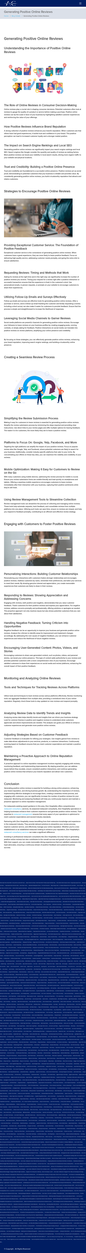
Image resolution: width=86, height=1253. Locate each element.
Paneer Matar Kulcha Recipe (72, 912)
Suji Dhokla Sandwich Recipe (76, 969)
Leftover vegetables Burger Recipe (16, 1063)
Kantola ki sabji (23, 966)
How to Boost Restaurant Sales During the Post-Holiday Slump (60, 1182)
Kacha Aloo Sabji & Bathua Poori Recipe (30, 944)
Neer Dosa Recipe (75, 947)
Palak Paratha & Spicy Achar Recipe (54, 934)
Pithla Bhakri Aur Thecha (52, 982)
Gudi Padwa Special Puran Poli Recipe (55, 1034)
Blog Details (16, 16)
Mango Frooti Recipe (34, 1061)
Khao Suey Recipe (69, 1063)
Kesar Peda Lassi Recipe (30, 1131)
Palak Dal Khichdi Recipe (69, 993)
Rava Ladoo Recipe (79, 1020)
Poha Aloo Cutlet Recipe (26, 1015)
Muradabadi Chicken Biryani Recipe (15, 990)
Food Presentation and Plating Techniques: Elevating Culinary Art (47, 1225)
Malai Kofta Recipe (58, 1061)
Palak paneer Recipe (74, 1050)
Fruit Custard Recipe (4, 1125)
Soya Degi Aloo (44, 966)
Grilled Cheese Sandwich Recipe (52, 1071)
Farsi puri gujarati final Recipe (6, 1088)
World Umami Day (42, 1204)
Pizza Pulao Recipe (9, 1017)
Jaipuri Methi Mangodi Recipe (79, 1066)
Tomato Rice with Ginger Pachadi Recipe (24, 947)
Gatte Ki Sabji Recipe (57, 915)
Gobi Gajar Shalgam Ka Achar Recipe (65, 1071)
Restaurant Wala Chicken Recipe (29, 985)
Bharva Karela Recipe (71, 1004)
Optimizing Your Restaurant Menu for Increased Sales (49, 1209)
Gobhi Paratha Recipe (77, 1071)
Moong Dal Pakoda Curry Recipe (28, 920)
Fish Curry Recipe (43, 1074)
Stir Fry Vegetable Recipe (77, 1117)
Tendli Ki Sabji (37, 971)
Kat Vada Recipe (71, 917)
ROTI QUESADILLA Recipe (29, 1096)
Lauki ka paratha (18, 963)
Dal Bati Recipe (54, 1098)
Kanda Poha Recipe (41, 1066)
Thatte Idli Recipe (25, 1034)
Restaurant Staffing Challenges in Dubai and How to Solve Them (51, 1150)
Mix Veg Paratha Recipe (58, 1131)
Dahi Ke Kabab (11, 969)
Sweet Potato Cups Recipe (36, 1039)
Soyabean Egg (3, 963)
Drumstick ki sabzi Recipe (33, 977)
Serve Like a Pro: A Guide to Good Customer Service (49, 1190)
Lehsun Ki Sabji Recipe (17, 944)
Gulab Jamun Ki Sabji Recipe (50, 996)
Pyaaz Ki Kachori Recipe (44, 1047)
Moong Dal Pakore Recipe (14, 1023)
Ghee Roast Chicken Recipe (8, 1074)
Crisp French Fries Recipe (54, 1101)
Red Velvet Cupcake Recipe (65, 1044)
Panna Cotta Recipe (69, 1047)
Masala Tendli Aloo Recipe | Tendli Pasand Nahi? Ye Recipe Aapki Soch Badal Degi (40, 882)
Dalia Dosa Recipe (44, 1034)
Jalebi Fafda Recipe (40, 1125)
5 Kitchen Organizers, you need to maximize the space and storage (18, 1239)
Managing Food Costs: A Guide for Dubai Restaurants (70, 1152)
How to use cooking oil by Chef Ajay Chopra (55, 1236)
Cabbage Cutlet (70, 961)
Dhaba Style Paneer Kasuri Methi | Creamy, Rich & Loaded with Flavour (12, 882)
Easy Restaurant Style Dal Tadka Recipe (48, 1077)
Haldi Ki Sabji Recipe (12, 996)
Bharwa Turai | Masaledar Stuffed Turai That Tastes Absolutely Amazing (40, 888)
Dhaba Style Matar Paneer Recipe (19, 912)
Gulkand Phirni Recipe (24, 1071)
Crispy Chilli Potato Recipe (13, 971)
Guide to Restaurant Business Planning (72, 1193)
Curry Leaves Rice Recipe (19, 955)
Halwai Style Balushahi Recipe (13, 1071)
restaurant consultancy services (16, 832)
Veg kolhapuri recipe (60, 1096)
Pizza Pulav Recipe (72, 1036)
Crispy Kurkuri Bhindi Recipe (16, 1101)
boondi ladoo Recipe (24, 1090)
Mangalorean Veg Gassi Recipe (38, 947)
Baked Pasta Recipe (58, 1090)
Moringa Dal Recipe (9, 939)
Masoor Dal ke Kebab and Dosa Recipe (15, 1012)
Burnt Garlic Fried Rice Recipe (81, 1120)
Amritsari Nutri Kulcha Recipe (14, 1098)
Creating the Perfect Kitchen (65, 1231)
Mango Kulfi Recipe (15, 1061)
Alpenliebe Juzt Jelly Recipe (48, 1112)
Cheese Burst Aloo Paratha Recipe (24, 936)
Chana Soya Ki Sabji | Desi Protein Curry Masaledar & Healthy (33, 893)
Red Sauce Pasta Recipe (67, 1117)
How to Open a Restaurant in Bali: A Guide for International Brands (12, 1158)
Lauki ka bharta (79, 966)
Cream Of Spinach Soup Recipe (69, 1082)
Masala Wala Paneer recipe (68, 1034)
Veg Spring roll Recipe (39, 1028)
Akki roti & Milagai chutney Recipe (43, 988)
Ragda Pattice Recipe (62, 1115)
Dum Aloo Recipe (29, 1020)
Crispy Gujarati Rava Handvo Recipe (39, 931)
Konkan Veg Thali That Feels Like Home (61, 888)
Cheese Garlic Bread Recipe (6, 1123)
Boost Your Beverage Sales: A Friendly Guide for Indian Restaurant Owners (66, 1198)
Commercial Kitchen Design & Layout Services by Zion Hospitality (32, 1142)
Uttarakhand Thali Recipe (20, 915)
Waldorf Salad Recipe (24, 1123)
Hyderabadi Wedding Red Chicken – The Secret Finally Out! (39, 885)
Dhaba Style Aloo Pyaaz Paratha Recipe (43, 1098)
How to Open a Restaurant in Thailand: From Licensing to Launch (38, 1169)
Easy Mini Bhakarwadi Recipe (16, 942)
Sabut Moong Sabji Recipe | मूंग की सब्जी (10, 977)
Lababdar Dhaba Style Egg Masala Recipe (8, 901)
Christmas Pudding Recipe (10, 1104)
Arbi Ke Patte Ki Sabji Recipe (37, 917)
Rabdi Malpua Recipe (54, 1007)
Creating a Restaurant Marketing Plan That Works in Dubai (49, 1152)
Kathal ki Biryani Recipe (10, 1066)
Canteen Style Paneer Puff (67, 915)
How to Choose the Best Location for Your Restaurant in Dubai (75, 1150)
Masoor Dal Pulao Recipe (27, 934)
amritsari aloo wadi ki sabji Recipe (24, 1093)
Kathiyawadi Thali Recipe (27, 942)
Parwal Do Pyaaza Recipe (75, 988)
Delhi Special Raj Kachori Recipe (23, 1007)
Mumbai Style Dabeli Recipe (26, 1023)
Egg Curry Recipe (29, 1077)
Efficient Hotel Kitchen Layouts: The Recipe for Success (17, 1223)
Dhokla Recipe (32, 1098)
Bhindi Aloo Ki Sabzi (75, 982)
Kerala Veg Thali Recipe (63, 1017)
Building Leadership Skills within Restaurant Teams (16, 1217)
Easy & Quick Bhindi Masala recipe (64, 971)
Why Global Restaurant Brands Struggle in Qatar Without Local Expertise (38, 1158)
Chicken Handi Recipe (49, 1117)
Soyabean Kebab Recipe (15, 993)
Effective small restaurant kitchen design (30, 1220)
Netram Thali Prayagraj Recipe (58, 939)
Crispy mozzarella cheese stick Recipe (45, 1082)
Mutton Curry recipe (49, 1136)
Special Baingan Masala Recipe (41, 920)
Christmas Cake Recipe (68, 1131)
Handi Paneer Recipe (70, 1120)
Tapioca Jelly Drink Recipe (52, 936)
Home (6, 16)
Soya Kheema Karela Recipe (26, 923)
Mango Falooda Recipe (79, 1125)
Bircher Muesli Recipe (77, 1109)
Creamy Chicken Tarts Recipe (58, 1082)
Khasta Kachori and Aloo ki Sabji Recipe (28, 1017)
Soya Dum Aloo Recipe (20, 961)
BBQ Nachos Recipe (26, 1112)
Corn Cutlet (35, 963)
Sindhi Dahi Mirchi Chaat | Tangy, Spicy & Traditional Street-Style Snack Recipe (23, 890)
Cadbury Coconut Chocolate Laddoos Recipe (21, 1109)
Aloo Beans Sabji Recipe (59, 990)
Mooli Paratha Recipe (32, 1055)
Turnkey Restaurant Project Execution (74, 1139)
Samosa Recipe (37, 1044)
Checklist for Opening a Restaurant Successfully (54, 1188)
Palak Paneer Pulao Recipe (48, 915)
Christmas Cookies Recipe (21, 1104)
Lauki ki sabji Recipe (43, 977)
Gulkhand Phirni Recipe (69, 1125)
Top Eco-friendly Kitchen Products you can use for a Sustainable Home (44, 1239)
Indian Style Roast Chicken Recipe (6, 1069)
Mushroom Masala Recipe (48, 1015)
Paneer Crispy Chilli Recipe (43, 1050)
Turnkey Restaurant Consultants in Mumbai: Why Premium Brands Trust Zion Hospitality (43, 1179)
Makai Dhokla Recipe (49, 1131)
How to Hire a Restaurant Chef (79, 1190)
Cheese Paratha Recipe (8, 1109)
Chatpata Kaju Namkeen (76, 958)
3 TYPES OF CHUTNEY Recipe (79, 1093)
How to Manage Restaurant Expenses (66, 1190)
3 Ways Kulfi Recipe (81, 1123)
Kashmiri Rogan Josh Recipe (21, 1066)
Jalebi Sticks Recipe (60, 1066)
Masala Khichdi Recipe (61, 1058)
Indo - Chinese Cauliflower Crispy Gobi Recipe (30, 1101)
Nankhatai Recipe (17, 1017)
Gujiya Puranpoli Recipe (73, 1123)
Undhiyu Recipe (41, 1117)
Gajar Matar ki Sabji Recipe (29, 907)
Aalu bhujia (56, 1004)
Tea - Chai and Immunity (68, 1236)
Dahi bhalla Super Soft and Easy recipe (74, 1115)
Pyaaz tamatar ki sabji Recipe (28, 1028)
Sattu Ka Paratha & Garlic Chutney (23, 901)
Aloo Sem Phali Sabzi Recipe (43, 944)
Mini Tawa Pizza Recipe (75, 955)
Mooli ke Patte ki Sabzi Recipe (66, 1001)
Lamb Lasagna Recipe (27, 1063)
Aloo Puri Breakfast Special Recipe (72, 974)
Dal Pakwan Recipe (10, 1036)
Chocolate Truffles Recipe (59, 1125)
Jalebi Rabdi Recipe (69, 1066)
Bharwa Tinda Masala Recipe (41, 985)
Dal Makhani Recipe (33, 1117)
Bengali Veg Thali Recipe (8, 1028)
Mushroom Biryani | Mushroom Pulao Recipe (58, 928)
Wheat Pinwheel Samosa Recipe (42, 1017)
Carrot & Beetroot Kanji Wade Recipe (71, 990)
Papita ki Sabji (58, 963)
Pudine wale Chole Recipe (68, 1023)
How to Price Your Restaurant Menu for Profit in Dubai (24, 1155)
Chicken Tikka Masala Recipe (33, 1085)
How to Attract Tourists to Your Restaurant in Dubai (29, 1152)
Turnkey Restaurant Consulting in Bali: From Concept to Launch (74, 1155)
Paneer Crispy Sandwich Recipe (25, 917)
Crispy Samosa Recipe (22, 1082)
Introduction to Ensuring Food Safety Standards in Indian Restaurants (26, 1204)
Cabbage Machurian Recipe (73, 936)
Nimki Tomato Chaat (76, 1001)
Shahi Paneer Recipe (62, 1120)
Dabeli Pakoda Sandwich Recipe (38, 923)
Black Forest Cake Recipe (67, 1109)
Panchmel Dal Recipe (68, 996)
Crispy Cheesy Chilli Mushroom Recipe (13, 950)
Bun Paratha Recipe (67, 1028)
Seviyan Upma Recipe (57, 955)
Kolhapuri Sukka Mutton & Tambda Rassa (33, 912)
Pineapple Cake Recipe (32, 1125)
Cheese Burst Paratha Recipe (40, 1012)
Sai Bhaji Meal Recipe (45, 1044)
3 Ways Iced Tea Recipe (40, 1131)
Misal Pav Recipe (48, 1055)
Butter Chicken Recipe (34, 1109)
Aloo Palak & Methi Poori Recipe (52, 931)
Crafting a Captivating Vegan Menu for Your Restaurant (29, 1209)
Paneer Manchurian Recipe (22, 1050)
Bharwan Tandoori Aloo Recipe (71, 1096)
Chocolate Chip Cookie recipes (54, 1104)
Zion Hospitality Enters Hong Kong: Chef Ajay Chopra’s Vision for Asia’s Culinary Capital (52, 1174)
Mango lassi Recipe (7, 1061)
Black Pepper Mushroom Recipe (56, 1109)
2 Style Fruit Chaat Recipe (41, 1115)
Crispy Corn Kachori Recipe (44, 1101)
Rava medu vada (37, 966)
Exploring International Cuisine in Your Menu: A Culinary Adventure (23, 1225)
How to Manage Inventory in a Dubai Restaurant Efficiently (66, 1147)
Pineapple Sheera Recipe (71, 1128)
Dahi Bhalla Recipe (33, 1007)
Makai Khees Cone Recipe (67, 1061)
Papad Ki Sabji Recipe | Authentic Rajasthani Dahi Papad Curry (19, 904)
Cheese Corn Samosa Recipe (79, 1023)
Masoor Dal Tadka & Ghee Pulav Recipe (65, 944)
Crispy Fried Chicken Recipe (41, 1123)
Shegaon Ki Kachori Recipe (42, 982)
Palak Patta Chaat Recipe (64, 1050)
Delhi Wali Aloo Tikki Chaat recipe (68, 1112)
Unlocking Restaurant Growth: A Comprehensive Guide (64, 1228)
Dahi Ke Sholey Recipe (67, 904)
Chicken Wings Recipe (58, 1136)
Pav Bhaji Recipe (9, 1039)
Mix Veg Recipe (53, 988)
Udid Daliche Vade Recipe (57, 904)
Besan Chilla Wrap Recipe (17, 1112)
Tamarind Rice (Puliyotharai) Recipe (6, 988)
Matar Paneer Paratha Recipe (23, 1001)
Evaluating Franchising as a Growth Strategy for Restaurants (36, 1217)
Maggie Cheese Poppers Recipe (79, 1061)
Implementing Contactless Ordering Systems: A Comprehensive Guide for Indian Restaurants (35, 1198)
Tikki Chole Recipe (49, 1012)
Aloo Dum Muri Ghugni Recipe (36, 904)
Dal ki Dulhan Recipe (70, 1031)
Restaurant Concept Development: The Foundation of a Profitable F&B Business (59, 1142)
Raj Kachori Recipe (35, 1047)
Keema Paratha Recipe (63, 1123)
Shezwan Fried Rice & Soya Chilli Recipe (40, 909)
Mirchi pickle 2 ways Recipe (57, 1055)
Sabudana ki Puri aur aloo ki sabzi (75, 963)
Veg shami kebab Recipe (26, 1039)
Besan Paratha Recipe (7, 1112)
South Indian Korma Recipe (24, 1042)
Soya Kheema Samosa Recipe (69, 909)
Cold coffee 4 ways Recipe (81, 1082)
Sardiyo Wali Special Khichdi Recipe (42, 907)
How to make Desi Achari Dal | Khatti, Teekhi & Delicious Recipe (70, 896)
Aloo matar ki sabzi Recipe (17, 1031)
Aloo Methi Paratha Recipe (78, 939)
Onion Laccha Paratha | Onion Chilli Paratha (49, 971)
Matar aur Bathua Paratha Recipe (55, 907)
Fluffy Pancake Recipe (35, 1074)
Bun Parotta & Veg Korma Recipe (53, 985)
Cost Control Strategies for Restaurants (13, 1231)
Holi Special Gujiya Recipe (18, 988)
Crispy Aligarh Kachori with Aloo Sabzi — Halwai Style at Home (16, 885)
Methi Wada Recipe (29, 955)
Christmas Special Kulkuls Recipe (7, 1085)
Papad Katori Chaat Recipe (60, 1047)
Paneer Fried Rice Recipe (33, 1120)
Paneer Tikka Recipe (12, 1050)
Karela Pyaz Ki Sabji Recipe (72, 928)
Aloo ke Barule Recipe (28, 1031)
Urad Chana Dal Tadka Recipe (9, 974)
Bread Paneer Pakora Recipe (44, 1109)
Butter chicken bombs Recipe (14, 1090)
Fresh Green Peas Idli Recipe (65, 947)
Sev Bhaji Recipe (7, 958)
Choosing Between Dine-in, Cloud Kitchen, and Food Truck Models (11, 1190)
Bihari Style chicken (62, 1004)
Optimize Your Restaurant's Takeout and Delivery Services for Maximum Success (38, 1201)
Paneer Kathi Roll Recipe (32, 1050)
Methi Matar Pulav (83, 961)
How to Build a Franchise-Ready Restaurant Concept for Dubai (52, 1144)
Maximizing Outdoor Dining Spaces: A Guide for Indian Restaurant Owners (62, 1196)
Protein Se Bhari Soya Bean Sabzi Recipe (20, 888)
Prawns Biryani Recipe (35, 936)
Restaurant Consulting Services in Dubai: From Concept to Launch (57, 1177)
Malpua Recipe (51, 1061)
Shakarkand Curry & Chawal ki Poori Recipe (8, 928)
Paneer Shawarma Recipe (47, 1001)
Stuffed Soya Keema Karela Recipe (73, 1039)
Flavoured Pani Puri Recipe (8, 1131)
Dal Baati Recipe (32, 1123)
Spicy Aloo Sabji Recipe (48, 955)
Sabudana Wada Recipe (54, 1044)
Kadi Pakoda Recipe (42, 1120)
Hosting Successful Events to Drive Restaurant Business (53, 1215)
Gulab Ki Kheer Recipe (23, 1128)
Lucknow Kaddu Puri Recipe (35, 993)
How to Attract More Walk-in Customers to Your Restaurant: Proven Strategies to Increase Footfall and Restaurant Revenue (31, 1139)
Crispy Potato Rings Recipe (73, 1017)
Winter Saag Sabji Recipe (7, 912)
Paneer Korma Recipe (12, 947)
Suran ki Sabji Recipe (47, 904)
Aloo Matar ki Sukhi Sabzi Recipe (16, 920)
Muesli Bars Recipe (52, 1128)
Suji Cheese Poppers (51, 966)
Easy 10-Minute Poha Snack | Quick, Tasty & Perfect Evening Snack (57, 893)
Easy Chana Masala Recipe (23, 977)
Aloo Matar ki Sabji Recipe (75, 977)
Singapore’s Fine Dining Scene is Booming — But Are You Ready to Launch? (39, 1171)
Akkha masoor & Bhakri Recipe (37, 1015)
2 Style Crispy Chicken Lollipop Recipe (16, 1096)
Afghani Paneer (30, 966)
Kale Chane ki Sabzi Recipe (46, 993)
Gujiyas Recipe (32, 1071)
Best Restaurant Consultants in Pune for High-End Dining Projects (71, 1179)
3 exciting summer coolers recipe (51, 1031)
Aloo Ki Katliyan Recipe (25, 993)
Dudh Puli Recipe (9, 944)
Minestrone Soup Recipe (67, 1055)
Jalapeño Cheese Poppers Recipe (23, 928)
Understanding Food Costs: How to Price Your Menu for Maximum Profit (35, 1182)
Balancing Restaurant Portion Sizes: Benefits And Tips (9, 1212)
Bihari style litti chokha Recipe (26, 1088)
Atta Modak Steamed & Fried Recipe (22, 1009)
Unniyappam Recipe (16, 1088)
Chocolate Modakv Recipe (31, 1104)
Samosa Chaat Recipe (34, 928)
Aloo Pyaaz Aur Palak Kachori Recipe (60, 917)
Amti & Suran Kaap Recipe (60, 912)
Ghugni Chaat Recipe (52, 920)
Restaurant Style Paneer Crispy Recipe (25, 931)
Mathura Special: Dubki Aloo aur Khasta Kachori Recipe (71, 934)
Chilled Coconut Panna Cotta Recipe (77, 1104)
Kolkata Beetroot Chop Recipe (14, 923)
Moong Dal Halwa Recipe (43, 1128)
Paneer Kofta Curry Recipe (48, 917)
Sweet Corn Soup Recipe (46, 1039)
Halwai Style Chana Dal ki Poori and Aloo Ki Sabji (51, 969)
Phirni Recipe (52, 1047)
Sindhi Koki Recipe (33, 1042)
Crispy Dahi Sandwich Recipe (12, 909)
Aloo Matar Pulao (29, 969)
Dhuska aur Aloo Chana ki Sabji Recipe (52, 950)
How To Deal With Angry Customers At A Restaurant (69, 1204)
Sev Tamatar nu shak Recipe (62, 1042)
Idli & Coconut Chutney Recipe (18, 1069)
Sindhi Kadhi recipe (29, 1004)
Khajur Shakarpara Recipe (10, 961)
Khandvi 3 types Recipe (18, 1028)
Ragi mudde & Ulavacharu (27, 963)
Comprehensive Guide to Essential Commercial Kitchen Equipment (50, 1220)
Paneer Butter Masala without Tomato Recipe (70, 1015)
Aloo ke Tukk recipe (57, 1112)
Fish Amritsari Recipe (51, 1074)
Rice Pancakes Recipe (36, 1023)
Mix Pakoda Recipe (40, 1055)
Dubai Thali (76, 961)
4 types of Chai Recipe (71, 1020)
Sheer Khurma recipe (13, 1125)
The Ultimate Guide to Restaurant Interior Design (8, 1193)
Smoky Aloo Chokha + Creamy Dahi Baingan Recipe (12, 893)
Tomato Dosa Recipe (22, 971)
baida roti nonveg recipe (67, 1090)
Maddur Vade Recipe (68, 939)
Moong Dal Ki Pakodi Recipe (12, 1055)
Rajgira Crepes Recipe (27, 1047)
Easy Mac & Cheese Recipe (61, 1077)
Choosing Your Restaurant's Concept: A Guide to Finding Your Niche (60, 1223)
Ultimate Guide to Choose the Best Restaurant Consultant (48, 1231)
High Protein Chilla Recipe (11, 1004)
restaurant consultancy (13, 809)
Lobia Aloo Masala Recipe (33, 974)
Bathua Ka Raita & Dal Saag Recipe (64, 988)
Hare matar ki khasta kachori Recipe (74, 1069)
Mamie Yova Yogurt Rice (43, 1061)
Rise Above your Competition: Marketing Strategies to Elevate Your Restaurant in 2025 (38, 1185)
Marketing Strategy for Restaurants (24, 1193)
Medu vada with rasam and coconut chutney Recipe (18, 1058)
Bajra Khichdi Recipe (77, 996)
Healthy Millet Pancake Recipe (38, 1020)
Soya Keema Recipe (20, 1004)
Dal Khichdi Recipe (13, 1082)
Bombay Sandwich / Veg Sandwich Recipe (36, 1090)
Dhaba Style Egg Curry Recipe (47, 1004)
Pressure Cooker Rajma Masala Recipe (52, 947)
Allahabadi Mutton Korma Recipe (47, 1093)
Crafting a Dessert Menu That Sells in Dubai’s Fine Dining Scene (43, 1147)
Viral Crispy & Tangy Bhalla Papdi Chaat (32, 939)
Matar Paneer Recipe (42, 1058)
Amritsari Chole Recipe (12, 1093)
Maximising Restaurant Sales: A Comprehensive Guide (44, 1228)
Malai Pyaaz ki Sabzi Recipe (9, 955)
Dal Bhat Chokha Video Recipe (52, 961)
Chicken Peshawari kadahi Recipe (56, 1085)
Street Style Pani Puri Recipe (28, 1012)
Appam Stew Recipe (3, 1093)
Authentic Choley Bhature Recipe (79, 1090)
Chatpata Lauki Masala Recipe (16, 934)
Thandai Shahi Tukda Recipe (42, 1036)
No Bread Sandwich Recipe (15, 958)
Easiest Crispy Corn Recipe (20, 969)
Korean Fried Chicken (49, 1020)
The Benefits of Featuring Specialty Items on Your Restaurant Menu (31, 1212)
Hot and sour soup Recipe (62, 1069)
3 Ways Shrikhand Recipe (59, 1093)
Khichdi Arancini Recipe (61, 1063)
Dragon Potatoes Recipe (24, 1098)
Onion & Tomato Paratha (15, 966)
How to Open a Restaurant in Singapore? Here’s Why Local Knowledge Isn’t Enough (68, 1171)
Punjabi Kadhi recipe (17, 1034)
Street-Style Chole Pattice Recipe (9, 915)
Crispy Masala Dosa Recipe (5, 1101)
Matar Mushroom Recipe (10, 1120)
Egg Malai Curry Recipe (67, 1009)
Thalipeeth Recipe (58, 1015)
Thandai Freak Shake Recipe (19, 1131)
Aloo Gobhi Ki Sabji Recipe (19, 1115)
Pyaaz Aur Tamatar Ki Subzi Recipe (16, 985)
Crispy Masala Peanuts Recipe (65, 931)
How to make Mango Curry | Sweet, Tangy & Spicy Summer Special (18, 896)
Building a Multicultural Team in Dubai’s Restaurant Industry (19, 1147)
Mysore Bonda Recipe (58, 1012)
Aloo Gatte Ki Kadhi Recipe (26, 958)
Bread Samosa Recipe (53, 944)
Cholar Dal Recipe (59, 1028)
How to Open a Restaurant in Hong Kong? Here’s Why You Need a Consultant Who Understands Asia (17, 1174)
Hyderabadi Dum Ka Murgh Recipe (67, 985)
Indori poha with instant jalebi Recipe (55, 1023)
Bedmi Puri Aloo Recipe (49, 1090)
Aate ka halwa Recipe (52, 1096)
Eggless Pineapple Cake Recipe (62, 1074)
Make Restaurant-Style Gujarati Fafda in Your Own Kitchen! (14, 1020)
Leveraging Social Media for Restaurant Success (68, 1225)
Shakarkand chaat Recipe (51, 1042)
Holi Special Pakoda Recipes (30, 1036)
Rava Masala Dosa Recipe (8, 1047)
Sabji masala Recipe (44, 1023)
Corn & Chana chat (71, 966)
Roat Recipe (29, 915)
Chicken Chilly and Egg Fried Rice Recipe (40, 1088)
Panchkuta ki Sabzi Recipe (79, 993)
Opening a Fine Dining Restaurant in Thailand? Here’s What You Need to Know (65, 1166)
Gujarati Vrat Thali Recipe (40, 1071)
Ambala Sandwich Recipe (35, 1093)
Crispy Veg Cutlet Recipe (4, 1023)
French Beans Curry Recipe (44, 928)
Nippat (8, 966)
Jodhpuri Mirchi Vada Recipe (51, 1066)
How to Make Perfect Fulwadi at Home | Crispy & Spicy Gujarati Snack (69, 882)
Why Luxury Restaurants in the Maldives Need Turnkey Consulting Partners (60, 1163)
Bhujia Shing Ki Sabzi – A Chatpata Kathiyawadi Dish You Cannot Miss (63, 885)
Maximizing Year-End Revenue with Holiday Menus (36, 1188)
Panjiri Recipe (14, 1001)
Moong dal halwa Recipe (22, 1055)
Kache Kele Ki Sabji (10, 963)
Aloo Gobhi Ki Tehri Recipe (8, 1115)
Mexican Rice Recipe (76, 1055)
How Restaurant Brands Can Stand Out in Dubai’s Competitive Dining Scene (48, 1155)
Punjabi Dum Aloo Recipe (74, 923)
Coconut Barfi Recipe (75, 1101)
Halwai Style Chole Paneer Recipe (36, 901)
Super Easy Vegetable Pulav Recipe (13, 982)
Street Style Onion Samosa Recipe (36, 1009)
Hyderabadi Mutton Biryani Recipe (60, 1020)
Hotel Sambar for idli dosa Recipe (31, 1069)
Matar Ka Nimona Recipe (63, 1036)
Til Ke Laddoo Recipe (60, 996)
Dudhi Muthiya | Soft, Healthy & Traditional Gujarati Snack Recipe (49, 890)
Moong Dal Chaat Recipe (75, 1088)
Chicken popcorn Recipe (44, 1085)
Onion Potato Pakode (37, 969)
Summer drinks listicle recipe (35, 1034)
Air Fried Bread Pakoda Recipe (9, 1009)
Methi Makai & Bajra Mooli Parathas (48, 912)
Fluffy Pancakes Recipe (61, 1128)
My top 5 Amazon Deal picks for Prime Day (64, 1239)
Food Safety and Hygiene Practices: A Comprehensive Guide (22, 1228)
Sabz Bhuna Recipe (37, 1004)
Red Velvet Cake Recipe (75, 1044)
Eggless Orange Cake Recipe (12, 1128)
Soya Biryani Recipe (78, 1034)
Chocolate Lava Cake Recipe (42, 1104)
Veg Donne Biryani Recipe (40, 990)
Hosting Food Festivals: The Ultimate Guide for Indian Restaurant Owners (35, 1196)
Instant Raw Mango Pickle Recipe (39, 1031)
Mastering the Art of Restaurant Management (29, 1231)
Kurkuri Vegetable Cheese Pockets (29, 990)
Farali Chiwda (78, 1004)
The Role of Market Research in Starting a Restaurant (73, 1188)
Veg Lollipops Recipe (57, 1009)
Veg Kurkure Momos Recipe (56, 958)
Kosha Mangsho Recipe (36, 1063)
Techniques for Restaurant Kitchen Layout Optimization (12, 1220)
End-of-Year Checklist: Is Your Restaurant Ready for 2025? (64, 1185)
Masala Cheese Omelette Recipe (72, 1058)
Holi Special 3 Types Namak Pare (30, 988)
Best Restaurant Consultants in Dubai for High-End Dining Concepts (15, 1179)
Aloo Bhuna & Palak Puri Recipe (26, 950)
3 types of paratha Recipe (72, 1042)
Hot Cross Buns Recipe (53, 1069)
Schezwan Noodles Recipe (28, 1044)
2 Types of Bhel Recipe (53, 1017)
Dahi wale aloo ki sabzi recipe (49, 1028)
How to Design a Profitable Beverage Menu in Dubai (10, 1152)
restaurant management (23, 814)
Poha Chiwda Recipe (15, 917)
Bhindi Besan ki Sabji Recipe (31, 961)
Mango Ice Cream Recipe (24, 1061)
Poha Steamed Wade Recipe (11, 1007)
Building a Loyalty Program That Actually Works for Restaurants (11, 1182)
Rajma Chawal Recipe (18, 1047)
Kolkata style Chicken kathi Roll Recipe (48, 1063)
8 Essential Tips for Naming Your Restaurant (69, 1212)
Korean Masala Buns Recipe (65, 950)
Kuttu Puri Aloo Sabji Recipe (52, 1120)
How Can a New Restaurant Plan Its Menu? (78, 1231)
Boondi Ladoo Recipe (77, 944)
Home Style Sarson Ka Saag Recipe (15, 1117)
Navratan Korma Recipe (52, 977)
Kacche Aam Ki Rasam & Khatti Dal (64, 982)
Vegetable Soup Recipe (36, 958)
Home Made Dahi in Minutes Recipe (52, 942)
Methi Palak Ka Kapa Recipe (72, 920)
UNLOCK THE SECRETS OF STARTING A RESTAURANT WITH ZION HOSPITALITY (31, 1236)
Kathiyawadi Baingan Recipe (39, 950)
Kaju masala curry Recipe (7, 1034)
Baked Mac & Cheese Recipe (36, 1112)
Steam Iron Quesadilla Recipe (52, 1115)
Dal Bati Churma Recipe (21, 996)
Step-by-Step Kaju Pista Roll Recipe (38, 1136)
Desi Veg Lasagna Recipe (67, 1012)
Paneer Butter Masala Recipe (54, 1050)
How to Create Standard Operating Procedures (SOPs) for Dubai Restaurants (25, 1150)
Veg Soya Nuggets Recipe (38, 955)
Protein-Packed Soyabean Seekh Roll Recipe (67, 942)
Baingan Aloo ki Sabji (51, 963)
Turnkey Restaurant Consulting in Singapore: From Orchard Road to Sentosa (64, 1169)
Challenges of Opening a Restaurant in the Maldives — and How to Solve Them (32, 1163)
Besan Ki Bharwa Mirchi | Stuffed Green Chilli (47, 974)
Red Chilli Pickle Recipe (19, 1036)
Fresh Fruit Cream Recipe (78, 985)
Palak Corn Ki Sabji (42, 963)
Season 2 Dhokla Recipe (8, 1044)
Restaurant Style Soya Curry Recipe (22, 974)
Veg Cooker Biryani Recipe (48, 1009)
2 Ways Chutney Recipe (4, 1096)
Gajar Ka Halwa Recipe (49, 1125)
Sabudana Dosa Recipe (61, 974)
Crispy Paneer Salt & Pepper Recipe (77, 1098)
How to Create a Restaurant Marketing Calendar (13, 1185)
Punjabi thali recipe (62, 1031)
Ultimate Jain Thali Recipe (11, 936)
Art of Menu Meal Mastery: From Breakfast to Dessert (38, 1223)
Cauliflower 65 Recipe (46, 958)
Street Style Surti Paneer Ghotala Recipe (25, 909)
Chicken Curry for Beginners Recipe (79, 1085)
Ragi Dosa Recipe (56, 1001)
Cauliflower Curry (63, 961)
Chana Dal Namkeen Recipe (5, 917)
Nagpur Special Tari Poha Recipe (38, 942)
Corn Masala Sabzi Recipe (61, 920)
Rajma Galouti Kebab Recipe (62, 966)
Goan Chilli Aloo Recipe (19, 939)
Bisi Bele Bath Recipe (50, 990)
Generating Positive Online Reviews (53, 1204)
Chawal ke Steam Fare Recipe (58, 993)
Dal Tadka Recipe (26, 1117)
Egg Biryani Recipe (37, 1077)
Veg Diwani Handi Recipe (42, 1069)
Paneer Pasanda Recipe (16, 1015)
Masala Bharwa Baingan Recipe (21, 1120)
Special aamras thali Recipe (13, 1042)
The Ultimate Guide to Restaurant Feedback (52, 1212)
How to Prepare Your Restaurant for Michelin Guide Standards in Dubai (28, 1144)
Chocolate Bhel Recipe (65, 1104)
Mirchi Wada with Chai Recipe (52, 1123)
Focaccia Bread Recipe (26, 1074)
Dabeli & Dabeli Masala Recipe (63, 1098)
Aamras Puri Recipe (43, 936)
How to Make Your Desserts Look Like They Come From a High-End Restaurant (29, 1215)
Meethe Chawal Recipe (8, 907)
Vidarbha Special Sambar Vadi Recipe (10, 931)
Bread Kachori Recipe (16, 1039)
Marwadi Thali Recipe (5, 920)
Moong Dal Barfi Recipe (22, 1125)
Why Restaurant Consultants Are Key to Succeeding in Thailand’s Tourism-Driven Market (34, 1166)
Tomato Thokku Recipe (66, 958)
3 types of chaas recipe (69, 1093)
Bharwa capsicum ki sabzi (31, 996)
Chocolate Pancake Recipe (33, 1128)
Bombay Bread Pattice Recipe (18, 907)
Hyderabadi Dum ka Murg (41, 961)
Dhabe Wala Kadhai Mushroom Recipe (55, 909)
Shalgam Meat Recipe (42, 1042)
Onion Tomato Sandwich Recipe (63, 977)
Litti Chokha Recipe (15, 1123)
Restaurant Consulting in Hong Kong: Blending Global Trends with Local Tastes (30, 1177)
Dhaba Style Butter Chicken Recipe (35, 1001)
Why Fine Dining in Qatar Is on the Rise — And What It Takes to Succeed (64, 1158)
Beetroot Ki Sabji (40, 996)
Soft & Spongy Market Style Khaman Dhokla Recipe (52, 901)
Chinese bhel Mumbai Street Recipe (20, 1085)
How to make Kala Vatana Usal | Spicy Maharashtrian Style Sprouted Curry (44, 896)
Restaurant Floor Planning (36, 1193)
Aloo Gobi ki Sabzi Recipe (76, 1028)
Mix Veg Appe (64, 963)
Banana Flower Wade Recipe (81, 917)
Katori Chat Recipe (7, 1001)
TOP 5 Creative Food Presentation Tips (71, 1215)
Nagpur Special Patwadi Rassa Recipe (40, 934)
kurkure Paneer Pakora (66, 969)
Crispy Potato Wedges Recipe (32, 1082)
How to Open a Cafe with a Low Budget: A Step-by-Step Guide (53, 1193)
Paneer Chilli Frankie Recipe (77, 1009)
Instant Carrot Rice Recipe (75, 950)
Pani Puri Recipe (77, 1047)
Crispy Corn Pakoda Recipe (50, 923)
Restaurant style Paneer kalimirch (6, 1031)
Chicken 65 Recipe (52, 1088)
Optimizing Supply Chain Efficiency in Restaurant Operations (59, 1217)
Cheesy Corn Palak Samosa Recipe (62, 923)
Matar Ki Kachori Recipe (51, 1058)
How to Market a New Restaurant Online (32, 1190)
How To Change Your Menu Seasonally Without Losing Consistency (71, 1209)
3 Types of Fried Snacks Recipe (43, 1007)
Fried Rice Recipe (18, 1074)
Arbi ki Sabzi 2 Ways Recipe (53, 1036)
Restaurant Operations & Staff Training (60, 1139)
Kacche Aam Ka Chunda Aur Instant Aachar (28, 982)
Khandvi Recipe (76, 1063)
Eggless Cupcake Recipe (73, 1074)
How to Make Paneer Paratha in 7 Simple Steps (22, 1136)
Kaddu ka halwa (30, 971)
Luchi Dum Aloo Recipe (4, 1063)
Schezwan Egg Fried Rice (18, 1044)
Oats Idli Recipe (61, 1007)
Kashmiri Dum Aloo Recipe (31, 1066)
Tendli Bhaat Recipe (58, 1117)
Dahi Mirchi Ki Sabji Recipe (37, 915)
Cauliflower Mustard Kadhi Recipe (68, 907)
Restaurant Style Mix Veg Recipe (45, 939)
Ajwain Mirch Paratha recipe (30, 1115)
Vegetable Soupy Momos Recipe (40, 1096)
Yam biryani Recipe (66, 955)
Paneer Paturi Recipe (7, 1015)
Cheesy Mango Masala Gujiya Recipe (63, 1088)
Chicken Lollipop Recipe (67, 1085)
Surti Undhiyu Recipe (3, 996)
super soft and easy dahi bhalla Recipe (59, 1039)
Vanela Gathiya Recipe (63, 936)
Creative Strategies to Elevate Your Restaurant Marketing (63, 1201)
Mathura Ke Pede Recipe (33, 1058)
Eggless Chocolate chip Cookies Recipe (18, 1077)
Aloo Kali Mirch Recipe (76, 931)
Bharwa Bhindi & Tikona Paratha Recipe (73, 1007)
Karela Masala (5, 969)
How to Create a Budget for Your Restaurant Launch (17, 1188)
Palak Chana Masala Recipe (78, 915)
